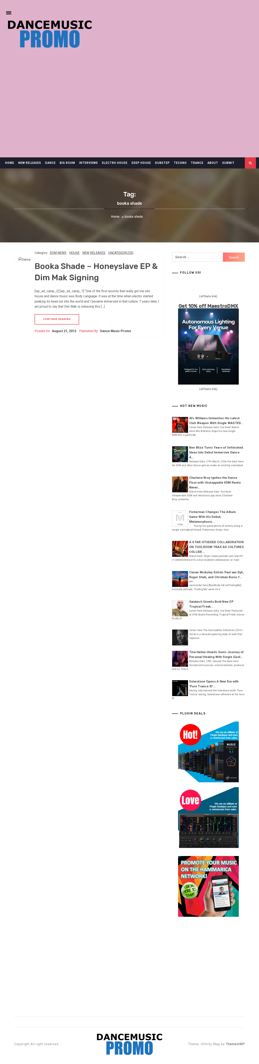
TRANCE (197, 162)
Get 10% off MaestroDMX (208, 306)
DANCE (50, 162)
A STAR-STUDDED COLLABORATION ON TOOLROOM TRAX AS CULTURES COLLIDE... (216, 547)
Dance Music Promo (115, 331)
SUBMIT (228, 162)
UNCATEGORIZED (120, 253)
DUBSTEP (162, 162)
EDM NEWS (58, 253)
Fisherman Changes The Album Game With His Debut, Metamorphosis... (212, 516)
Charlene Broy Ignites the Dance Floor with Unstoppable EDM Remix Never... (215, 482)
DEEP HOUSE (141, 162)
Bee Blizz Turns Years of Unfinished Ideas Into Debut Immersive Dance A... (216, 452)
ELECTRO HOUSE (114, 162)
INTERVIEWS (88, 162)
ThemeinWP (235, 1044)
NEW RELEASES (29, 162)
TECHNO (180, 162)
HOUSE (74, 253)
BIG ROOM (67, 162)
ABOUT (212, 162)
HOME (9, 162)
